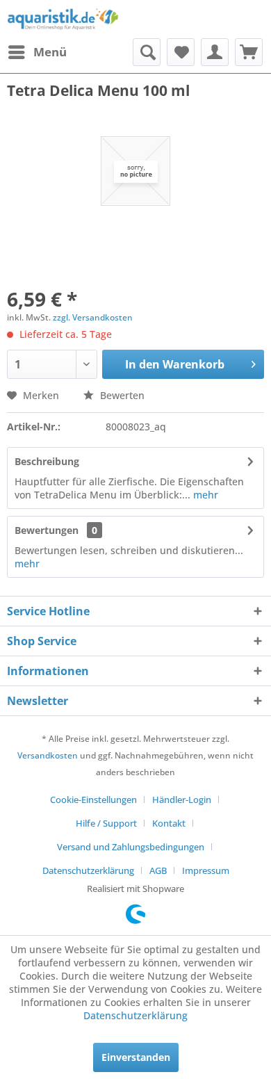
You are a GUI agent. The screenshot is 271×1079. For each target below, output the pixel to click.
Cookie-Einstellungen (93, 799)
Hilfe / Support (106, 823)
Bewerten (121, 395)
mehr (204, 494)
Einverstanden (135, 1057)
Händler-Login (181, 799)
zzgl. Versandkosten (93, 317)
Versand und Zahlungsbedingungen (130, 847)
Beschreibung (47, 461)
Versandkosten (47, 755)
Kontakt (169, 823)
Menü (50, 52)
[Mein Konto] (215, 52)
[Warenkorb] (249, 52)
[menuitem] (37, 52)
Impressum (205, 870)
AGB (158, 870)
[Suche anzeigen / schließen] (147, 52)
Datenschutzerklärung (88, 870)
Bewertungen (47, 530)
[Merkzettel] (181, 52)
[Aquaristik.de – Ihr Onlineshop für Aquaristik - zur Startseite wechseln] (63, 19)
